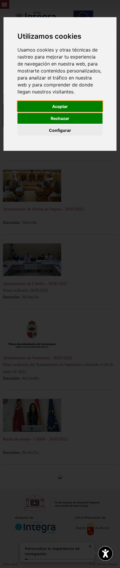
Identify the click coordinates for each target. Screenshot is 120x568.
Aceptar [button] (60, 106)
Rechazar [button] (60, 118)
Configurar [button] (60, 130)
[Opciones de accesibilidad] (105, 553)
